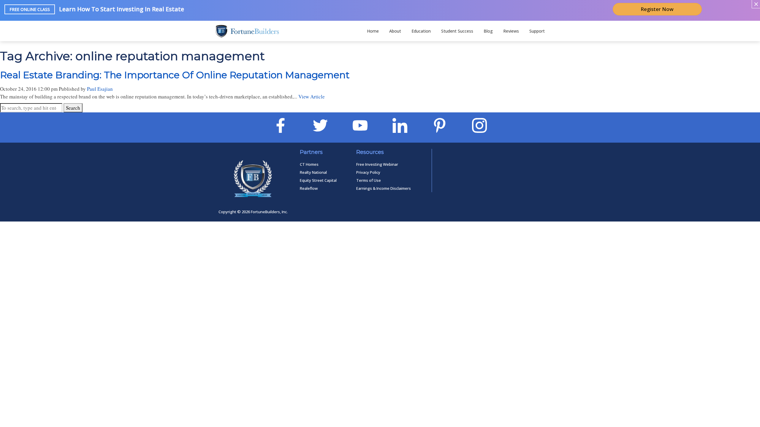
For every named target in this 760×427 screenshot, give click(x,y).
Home (373, 31)
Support (537, 31)
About (395, 31)
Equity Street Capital (318, 180)
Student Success (457, 31)
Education (421, 31)
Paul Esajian (100, 88)
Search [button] (73, 107)
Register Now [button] (657, 9)
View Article (311, 96)
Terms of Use (368, 180)
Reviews (511, 31)
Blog (488, 31)
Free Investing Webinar (377, 164)
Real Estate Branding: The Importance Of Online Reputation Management (175, 75)
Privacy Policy (368, 172)
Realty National (313, 172)
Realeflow (309, 188)
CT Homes (309, 164)
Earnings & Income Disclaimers (383, 188)
